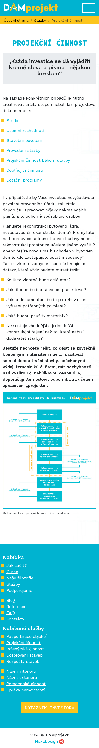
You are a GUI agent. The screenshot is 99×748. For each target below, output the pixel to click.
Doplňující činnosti (24, 170)
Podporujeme (19, 590)
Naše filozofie (19, 577)
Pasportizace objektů (27, 636)
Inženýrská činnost (25, 648)
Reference (16, 606)
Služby (13, 584)
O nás (12, 571)
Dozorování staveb (24, 655)
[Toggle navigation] (88, 8)
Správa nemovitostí (25, 689)
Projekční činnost (23, 642)
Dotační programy (24, 180)
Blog (10, 600)
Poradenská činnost (26, 683)
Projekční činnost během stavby (38, 160)
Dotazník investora (49, 708)
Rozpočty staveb (22, 661)
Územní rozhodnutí (25, 130)
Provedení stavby (23, 150)
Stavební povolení (24, 140)
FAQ (10, 612)
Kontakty (15, 619)
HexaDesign (47, 741)
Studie (12, 120)
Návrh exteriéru (21, 677)
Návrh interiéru (21, 671)
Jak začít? (16, 565)
